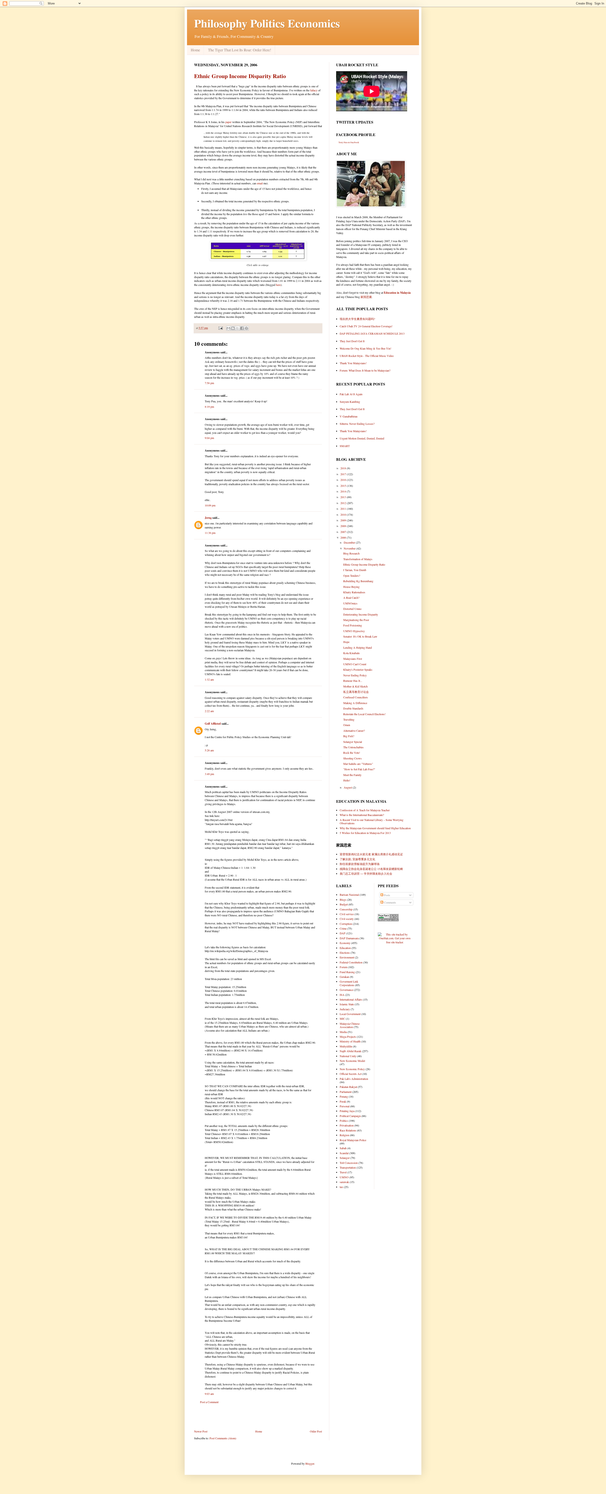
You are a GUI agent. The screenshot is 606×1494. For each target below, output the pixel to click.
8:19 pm (209, 406)
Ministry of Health (350, 1041)
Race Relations (348, 1130)
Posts (386, 895)
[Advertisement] (258, 1417)
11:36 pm (210, 533)
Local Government (350, 1014)
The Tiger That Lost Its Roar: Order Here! (239, 49)
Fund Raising (347, 972)
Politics (344, 1120)
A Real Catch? (351, 597)
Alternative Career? (354, 730)
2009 (343, 520)
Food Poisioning (352, 625)
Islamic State (347, 1004)
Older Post (316, 1431)
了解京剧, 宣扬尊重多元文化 (357, 859)
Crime (343, 928)
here (278, 285)
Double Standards (353, 708)
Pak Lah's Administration (354, 1079)
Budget (344, 904)
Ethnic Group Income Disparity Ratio (240, 76)
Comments (389, 902)
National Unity (348, 1056)
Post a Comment (209, 1402)
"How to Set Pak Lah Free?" (359, 769)
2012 (343, 503)
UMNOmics (350, 603)
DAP (342, 933)
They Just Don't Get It (352, 341)
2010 (343, 514)
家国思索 (366, 297)
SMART (345, 446)
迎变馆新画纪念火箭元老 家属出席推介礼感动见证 (371, 854)
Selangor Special (352, 742)
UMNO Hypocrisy (354, 631)
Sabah (343, 1148)
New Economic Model (352, 1061)
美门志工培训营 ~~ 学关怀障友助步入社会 (366, 873)
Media (343, 1032)
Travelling (348, 719)
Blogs (343, 899)
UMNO (344, 1177)
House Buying (351, 587)
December (350, 542)
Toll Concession (349, 1163)
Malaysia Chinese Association (350, 1025)
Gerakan (344, 977)
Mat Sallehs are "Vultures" (358, 764)
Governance (346, 990)
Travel (343, 1172)
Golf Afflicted (213, 724)
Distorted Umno (352, 609)
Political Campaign (350, 1116)
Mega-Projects (348, 1036)
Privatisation (347, 1125)
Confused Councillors (355, 697)
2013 (343, 497)
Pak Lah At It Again (351, 394)
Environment (347, 957)
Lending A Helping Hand (357, 647)
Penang (344, 1096)
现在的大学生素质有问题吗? (357, 319)
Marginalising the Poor (356, 620)
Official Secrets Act (350, 1074)
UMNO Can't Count (354, 664)
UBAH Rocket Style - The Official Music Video (367, 356)
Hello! (346, 780)
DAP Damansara (349, 938)
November (350, 548)
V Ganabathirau (348, 416)
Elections (345, 952)
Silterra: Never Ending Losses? (357, 424)
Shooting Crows (352, 758)
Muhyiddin (346, 1046)
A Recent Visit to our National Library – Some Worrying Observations (371, 821)
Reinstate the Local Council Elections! (364, 714)
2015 (343, 486)
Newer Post (200, 1431)
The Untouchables (353, 747)
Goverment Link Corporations (349, 983)
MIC (342, 1018)
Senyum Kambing (350, 401)
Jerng (208, 518)
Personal (344, 1106)
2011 (343, 508)
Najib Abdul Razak (350, 1051)
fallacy (313, 90)
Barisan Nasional (349, 894)
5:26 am (209, 750)
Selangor (345, 1158)
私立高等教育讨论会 (356, 692)
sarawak (344, 1182)
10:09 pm (210, 505)
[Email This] (228, 328)
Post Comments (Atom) (222, 1438)
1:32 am (209, 679)
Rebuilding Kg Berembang (358, 581)
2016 (343, 480)
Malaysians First (352, 659)
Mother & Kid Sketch (355, 686)
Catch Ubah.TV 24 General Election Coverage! (366, 326)
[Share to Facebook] (242, 328)
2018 (343, 468)
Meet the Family (352, 775)
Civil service (347, 914)
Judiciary (345, 1009)
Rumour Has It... (352, 681)
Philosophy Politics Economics (267, 23)
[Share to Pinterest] (246, 328)
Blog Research (351, 553)
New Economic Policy (352, 1069)
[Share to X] (237, 328)
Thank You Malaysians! (353, 363)
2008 (343, 526)
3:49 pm (209, 774)
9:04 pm (209, 438)
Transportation (348, 1167)
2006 (343, 537)
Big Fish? (348, 736)
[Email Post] (220, 328)
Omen (346, 725)
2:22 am (209, 711)
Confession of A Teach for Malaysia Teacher (365, 810)
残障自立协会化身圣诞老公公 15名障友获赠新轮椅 (371, 869)
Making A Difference (355, 703)
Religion (344, 1135)
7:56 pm (209, 383)
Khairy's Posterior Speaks (357, 669)
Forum (343, 967)
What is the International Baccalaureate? (362, 815)
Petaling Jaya (347, 1111)
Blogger (309, 1463)
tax (341, 1187)
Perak (343, 1101)
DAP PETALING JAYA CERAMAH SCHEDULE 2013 (372, 333)
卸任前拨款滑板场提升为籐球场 (359, 864)
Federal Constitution (351, 962)
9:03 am (209, 1394)
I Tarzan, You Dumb (354, 570)
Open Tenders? (351, 575)
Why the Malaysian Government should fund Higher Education (375, 828)
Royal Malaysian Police (353, 1140)
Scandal (344, 1153)
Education (345, 948)
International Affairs (351, 999)
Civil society (347, 919)
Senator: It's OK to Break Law (360, 636)
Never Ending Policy (355, 675)
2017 (343, 474)
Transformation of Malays (357, 559)
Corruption (346, 924)
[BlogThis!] (233, 328)
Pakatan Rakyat (348, 1087)
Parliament (346, 1092)
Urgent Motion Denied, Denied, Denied (362, 438)
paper (228, 122)
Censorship (346, 909)
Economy (345, 943)
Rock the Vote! (351, 752)
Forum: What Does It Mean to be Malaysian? (365, 370)
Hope (346, 642)
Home (195, 49)
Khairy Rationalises (354, 592)
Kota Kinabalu (351, 653)
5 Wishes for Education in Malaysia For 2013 (365, 833)
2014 (343, 491)
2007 (343, 532)
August (348, 787)
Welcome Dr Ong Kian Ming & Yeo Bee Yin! (365, 348)
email (260, 183)
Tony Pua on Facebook (349, 142)
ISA (342, 995)
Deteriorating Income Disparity (360, 614)
